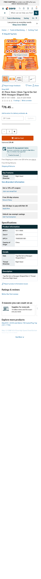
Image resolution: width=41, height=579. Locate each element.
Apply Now (6, 208)
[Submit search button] (36, 13)
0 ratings (17, 100)
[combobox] (24, 13)
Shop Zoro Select (19, 25)
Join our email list (10, 191)
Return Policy (7, 200)
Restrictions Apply (22, 3)
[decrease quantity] (4, 131)
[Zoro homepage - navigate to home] (10, 9)
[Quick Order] (24, 9)
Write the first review (10, 294)
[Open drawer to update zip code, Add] (5, 13)
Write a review (27, 100)
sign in (14, 3)
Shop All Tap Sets (10, 34)
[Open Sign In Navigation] (32, 9)
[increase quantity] (14, 131)
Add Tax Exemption (9, 217)
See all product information (13, 182)
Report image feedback (12, 86)
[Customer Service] (28, 9)
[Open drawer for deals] (20, 9)
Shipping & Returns (8, 166)
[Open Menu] (3, 9)
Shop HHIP (5, 89)
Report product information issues (16, 284)
